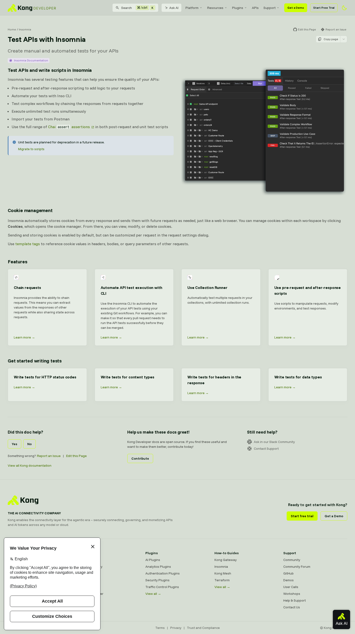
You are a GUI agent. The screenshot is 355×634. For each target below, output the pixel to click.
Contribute (140, 458)
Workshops (291, 593)
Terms (160, 628)
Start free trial (302, 516)
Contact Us (291, 607)
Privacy (175, 628)
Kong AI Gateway (89, 566)
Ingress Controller (90, 593)
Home (12, 29)
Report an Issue (49, 456)
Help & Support (294, 600)
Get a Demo (295, 7)
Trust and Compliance (203, 628)
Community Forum (296, 566)
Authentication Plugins (162, 573)
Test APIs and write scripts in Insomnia (50, 70)
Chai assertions (69, 126)
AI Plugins (152, 560)
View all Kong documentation (29, 465)
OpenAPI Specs (88, 587)
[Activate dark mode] (344, 8)
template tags (27, 243)
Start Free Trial (323, 7)
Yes (14, 444)
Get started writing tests (35, 361)
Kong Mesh (85, 573)
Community (291, 560)
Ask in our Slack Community (274, 442)
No (29, 444)
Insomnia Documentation (31, 60)
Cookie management (30, 210)
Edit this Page (76, 456)
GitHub (288, 573)
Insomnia (25, 29)
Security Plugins (157, 580)
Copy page (331, 39)
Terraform (222, 580)
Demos (288, 580)
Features (17, 261)
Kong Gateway (88, 560)
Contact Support (266, 448)
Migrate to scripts (31, 149)
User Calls (290, 587)
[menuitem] (193, 7)
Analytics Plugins (158, 566)
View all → (153, 593)
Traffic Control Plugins (162, 587)
